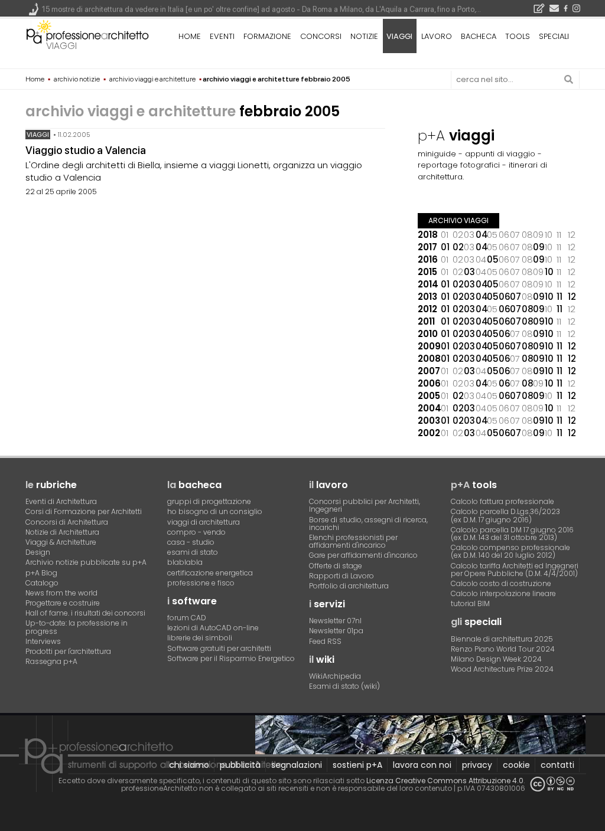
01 (445, 247)
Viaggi (38, 134)
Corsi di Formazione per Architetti (83, 511)
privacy (477, 765)
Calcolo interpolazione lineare (503, 593)
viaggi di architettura (203, 522)
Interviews (43, 641)
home (189, 36)
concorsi (320, 36)
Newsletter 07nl (335, 621)
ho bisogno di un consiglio (214, 511)
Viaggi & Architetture (60, 542)
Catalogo (41, 583)
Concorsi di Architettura (66, 522)
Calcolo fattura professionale (502, 501)
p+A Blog (41, 573)
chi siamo (189, 765)
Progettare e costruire (62, 603)
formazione (267, 36)
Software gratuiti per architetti (219, 648)
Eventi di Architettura (61, 501)
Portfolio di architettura (349, 586)
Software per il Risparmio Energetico (231, 658)
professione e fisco (201, 583)
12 (572, 296)
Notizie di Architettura (62, 532)
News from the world (61, 593)
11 (559, 296)
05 (493, 259)
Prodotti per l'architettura (68, 651)
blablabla (185, 562)
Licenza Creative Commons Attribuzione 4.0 (444, 781)
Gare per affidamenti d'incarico (363, 555)
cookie (516, 765)
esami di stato (192, 552)
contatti (557, 765)
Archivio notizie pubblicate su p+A (86, 562)
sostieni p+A (357, 765)
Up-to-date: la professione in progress (76, 627)
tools (517, 36)
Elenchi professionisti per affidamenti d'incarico (353, 541)
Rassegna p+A (51, 661)
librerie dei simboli (199, 638)
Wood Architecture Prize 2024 (502, 669)
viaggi (61, 46)
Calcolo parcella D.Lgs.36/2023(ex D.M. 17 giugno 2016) (505, 515)
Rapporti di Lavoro (341, 576)
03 (469, 272)
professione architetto (87, 35)
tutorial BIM (470, 603)
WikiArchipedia (335, 676)
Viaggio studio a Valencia (85, 150)
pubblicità (240, 765)
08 (528, 309)
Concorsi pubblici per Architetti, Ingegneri (364, 505)
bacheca (478, 36)
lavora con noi (422, 765)
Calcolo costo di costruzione (501, 583)
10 (549, 272)
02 (458, 247)
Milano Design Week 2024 (496, 659)
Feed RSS (325, 641)
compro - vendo (196, 532)
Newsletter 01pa (336, 631)
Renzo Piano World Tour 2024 (503, 649)
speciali (554, 36)
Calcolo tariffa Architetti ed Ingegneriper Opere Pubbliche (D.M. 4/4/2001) (514, 569)
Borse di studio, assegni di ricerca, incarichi (368, 523)
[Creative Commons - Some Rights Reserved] (552, 784)
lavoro (436, 36)
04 (481, 234)
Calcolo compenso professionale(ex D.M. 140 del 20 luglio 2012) (510, 551)
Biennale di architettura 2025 (502, 639)
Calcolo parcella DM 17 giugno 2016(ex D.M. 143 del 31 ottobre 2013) (512, 533)
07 (515, 296)
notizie (364, 36)
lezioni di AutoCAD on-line (213, 628)
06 (504, 296)
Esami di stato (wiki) (344, 686)
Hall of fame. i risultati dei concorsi (85, 613)
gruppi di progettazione (209, 501)
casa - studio (190, 542)
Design (37, 552)
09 (539, 247)
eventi (222, 36)
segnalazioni (296, 765)
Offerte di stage (335, 566)
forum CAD (186, 618)
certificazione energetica (210, 573)
